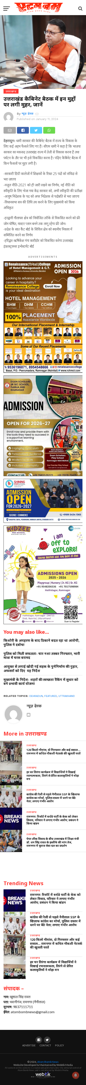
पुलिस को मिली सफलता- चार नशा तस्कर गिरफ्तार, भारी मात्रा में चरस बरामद (42, 656)
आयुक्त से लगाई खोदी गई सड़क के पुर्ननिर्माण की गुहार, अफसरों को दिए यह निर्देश (41, 668)
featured (50, 696)
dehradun (36, 696)
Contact (45, 1045)
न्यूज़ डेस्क (27, 113)
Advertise (29, 1045)
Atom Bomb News (48, 1061)
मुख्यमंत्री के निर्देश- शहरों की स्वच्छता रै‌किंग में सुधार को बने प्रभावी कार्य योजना (41, 682)
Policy (59, 1045)
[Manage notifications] (75, 1075)
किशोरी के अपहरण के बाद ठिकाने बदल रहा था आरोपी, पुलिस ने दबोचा (41, 642)
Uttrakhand (66, 696)
